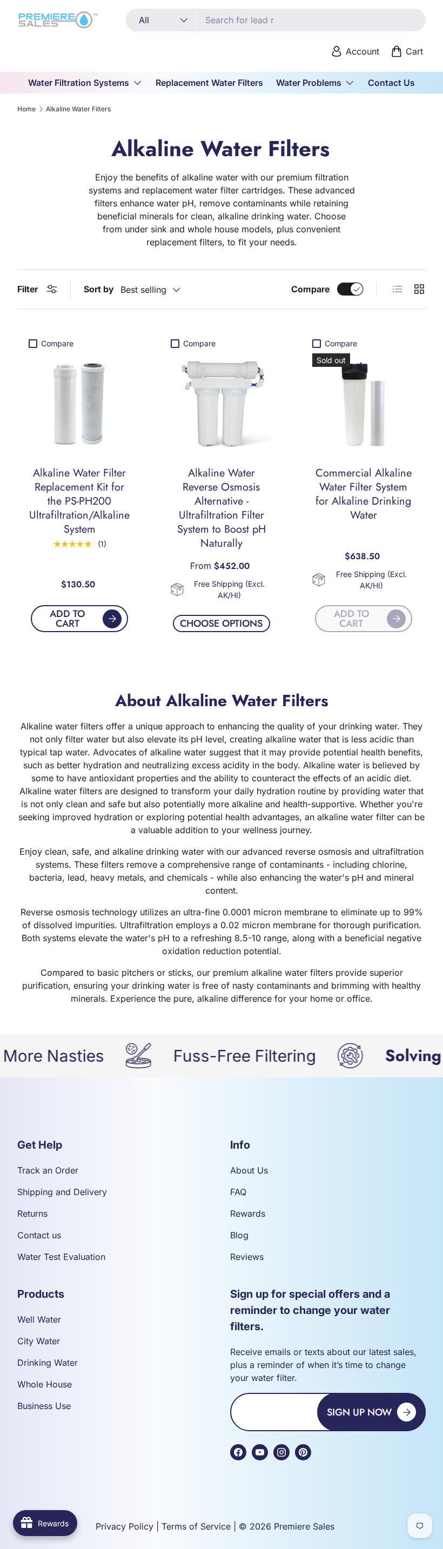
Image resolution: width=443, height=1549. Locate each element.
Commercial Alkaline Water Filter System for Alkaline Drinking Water (364, 494)
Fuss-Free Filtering (213, 1055)
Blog (239, 1235)
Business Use (44, 1405)
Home (26, 109)
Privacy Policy (124, 1526)
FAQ (238, 1191)
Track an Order (47, 1170)
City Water (38, 1341)
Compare (310, 289)
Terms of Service (196, 1526)
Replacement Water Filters (209, 82)
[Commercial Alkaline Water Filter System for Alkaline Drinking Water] (363, 404)
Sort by (99, 289)
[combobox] (276, 20)
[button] (408, 51)
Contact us (39, 1235)
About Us (249, 1170)
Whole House (44, 1384)
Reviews (247, 1256)
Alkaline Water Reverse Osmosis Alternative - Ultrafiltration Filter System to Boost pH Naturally (221, 508)
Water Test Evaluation (61, 1256)
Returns (32, 1213)
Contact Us (391, 82)
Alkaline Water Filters (78, 109)
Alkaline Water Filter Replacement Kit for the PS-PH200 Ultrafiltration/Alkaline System (79, 501)
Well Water (39, 1319)
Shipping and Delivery (62, 1191)
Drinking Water (47, 1362)
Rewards (247, 1213)
